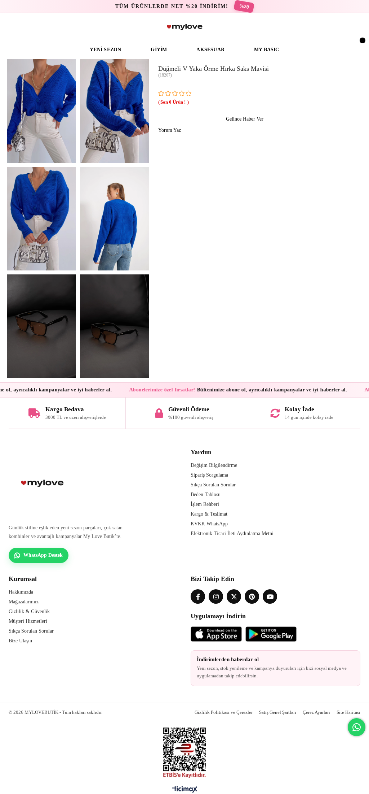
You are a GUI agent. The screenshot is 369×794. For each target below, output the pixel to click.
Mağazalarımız (24, 601)
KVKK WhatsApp (209, 523)
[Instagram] (216, 596)
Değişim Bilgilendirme (214, 465)
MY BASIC (266, 49)
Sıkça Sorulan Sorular (213, 484)
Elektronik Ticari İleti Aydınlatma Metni (232, 533)
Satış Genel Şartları (277, 712)
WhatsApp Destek (43, 555)
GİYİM (159, 49)
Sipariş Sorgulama (209, 475)
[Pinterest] (252, 596)
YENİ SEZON (105, 49)
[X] (234, 596)
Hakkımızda (21, 592)
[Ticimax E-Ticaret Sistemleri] (184, 791)
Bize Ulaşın (20, 640)
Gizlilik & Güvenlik (29, 611)
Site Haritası (348, 712)
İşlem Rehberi (205, 504)
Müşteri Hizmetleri (28, 621)
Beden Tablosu (206, 494)
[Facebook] (198, 596)
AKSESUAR (210, 49)
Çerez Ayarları (316, 712)
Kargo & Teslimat (209, 514)
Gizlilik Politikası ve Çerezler (224, 712)
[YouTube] (270, 596)
